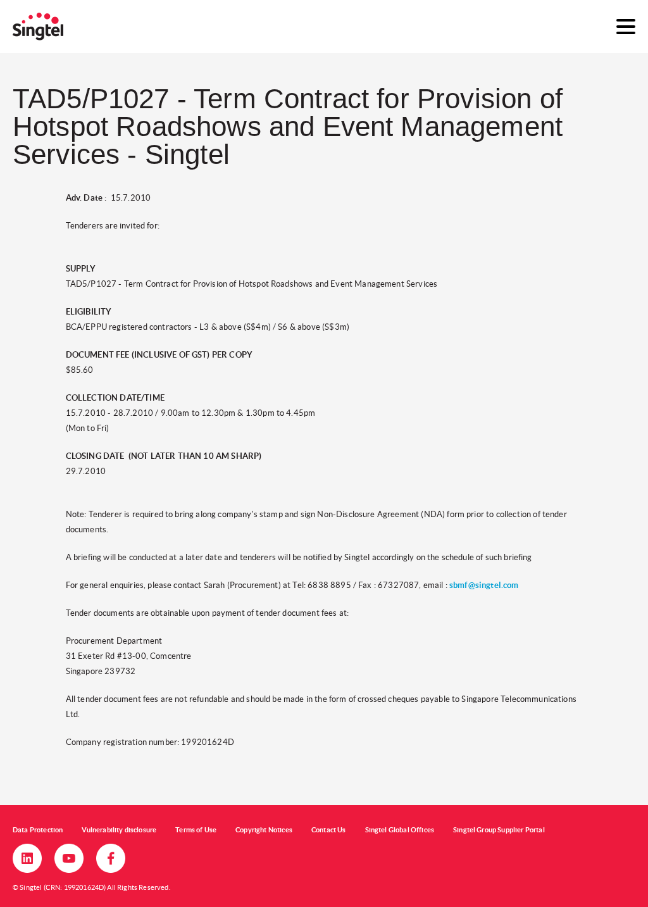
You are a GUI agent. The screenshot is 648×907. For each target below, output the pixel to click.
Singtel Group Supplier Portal (499, 830)
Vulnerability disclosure (119, 830)
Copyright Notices (263, 830)
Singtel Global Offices (400, 830)
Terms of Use (195, 830)
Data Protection (38, 830)
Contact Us (328, 830)
